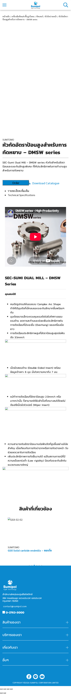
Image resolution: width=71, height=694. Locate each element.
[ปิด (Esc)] (1, 689)
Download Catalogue (45, 183)
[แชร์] (4, 689)
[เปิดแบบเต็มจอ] (8, 689)
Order (15, 183)
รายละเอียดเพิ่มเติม (18, 191)
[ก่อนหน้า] (1, 693)
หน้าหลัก (6, 16)
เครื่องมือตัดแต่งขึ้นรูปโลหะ (23, 16)
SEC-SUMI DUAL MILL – (27, 278)
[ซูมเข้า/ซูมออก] (11, 689)
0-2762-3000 (15, 612)
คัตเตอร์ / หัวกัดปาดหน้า (46, 16)
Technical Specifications (21, 195)
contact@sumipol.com (15, 606)
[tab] (38, 191)
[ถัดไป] (4, 693)
